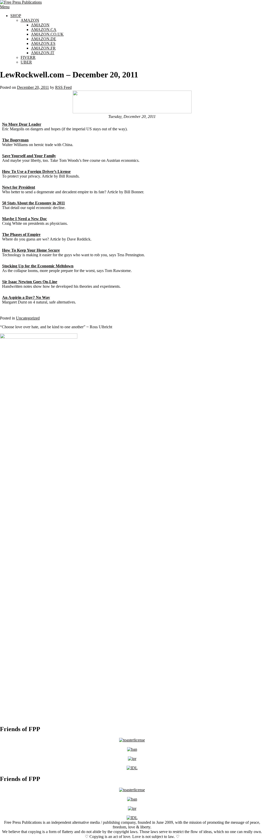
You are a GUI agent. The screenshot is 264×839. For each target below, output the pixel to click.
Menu (5, 7)
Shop (15, 15)
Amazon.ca (43, 29)
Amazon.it (42, 53)
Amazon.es (43, 43)
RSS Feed (63, 87)
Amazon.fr (43, 48)
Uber (26, 62)
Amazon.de (43, 39)
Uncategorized (28, 318)
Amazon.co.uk (47, 34)
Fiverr (28, 57)
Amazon (30, 20)
